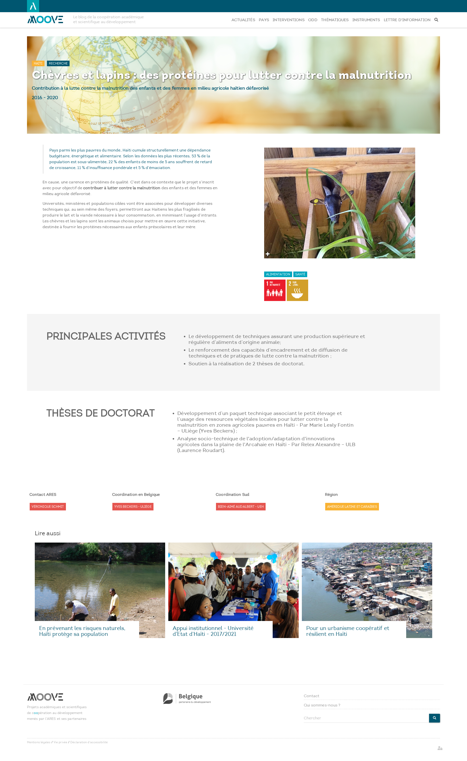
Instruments (366, 20)
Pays (264, 20)
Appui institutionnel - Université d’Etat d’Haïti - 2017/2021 (213, 631)
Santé (300, 274)
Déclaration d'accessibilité (89, 742)
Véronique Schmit (48, 506)
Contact (312, 696)
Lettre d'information (407, 20)
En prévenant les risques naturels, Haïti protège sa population (82, 631)
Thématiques (335, 20)
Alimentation (278, 274)
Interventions (288, 20)
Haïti (38, 63)
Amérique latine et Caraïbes (352, 506)
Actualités (243, 20)
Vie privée (60, 742)
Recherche (58, 63)
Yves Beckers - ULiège (133, 506)
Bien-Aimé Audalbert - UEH (241, 506)
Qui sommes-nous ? (322, 705)
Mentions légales (39, 742)
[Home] (48, 19)
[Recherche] (436, 20)
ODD (312, 20)
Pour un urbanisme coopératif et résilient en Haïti (347, 631)
